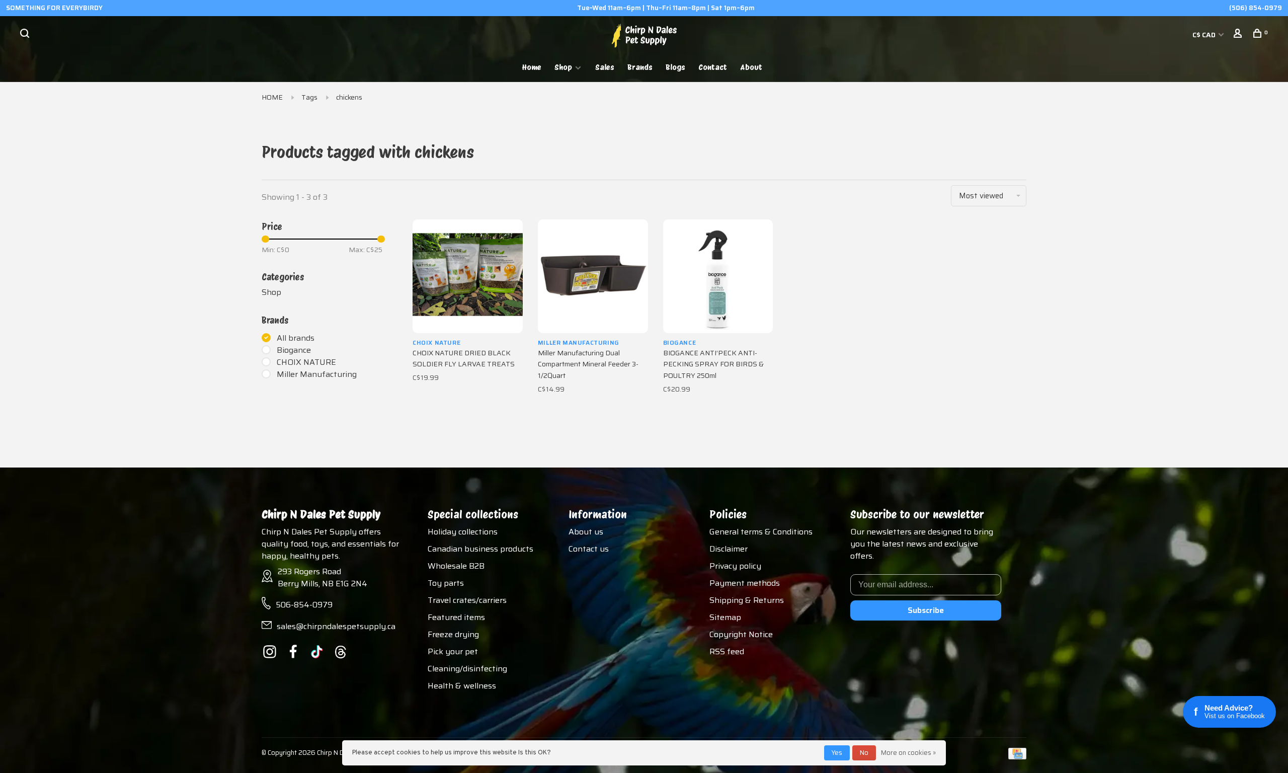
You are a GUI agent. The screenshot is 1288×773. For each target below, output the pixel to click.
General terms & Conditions (761, 531)
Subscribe (926, 610)
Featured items (456, 617)
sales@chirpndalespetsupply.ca (336, 626)
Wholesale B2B (456, 566)
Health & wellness (462, 685)
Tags (309, 97)
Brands (640, 67)
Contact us (589, 549)
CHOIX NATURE (306, 362)
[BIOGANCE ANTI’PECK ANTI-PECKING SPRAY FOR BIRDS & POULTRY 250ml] (718, 276)
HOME (272, 97)
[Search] (26, 34)
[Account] (1239, 34)
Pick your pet (453, 651)
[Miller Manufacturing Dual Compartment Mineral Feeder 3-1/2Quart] (593, 276)
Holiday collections (463, 531)
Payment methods (744, 583)
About (751, 67)
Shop (563, 67)
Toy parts (446, 583)
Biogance (294, 350)
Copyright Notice (741, 634)
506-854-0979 (304, 604)
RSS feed (726, 651)
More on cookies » (908, 752)
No (864, 752)
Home (531, 67)
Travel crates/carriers (467, 600)
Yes (837, 752)
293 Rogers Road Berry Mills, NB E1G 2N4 (322, 577)
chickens (349, 97)
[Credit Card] (1017, 756)
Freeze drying (453, 634)
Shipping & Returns (746, 600)
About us (586, 531)
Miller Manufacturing (317, 374)
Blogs (675, 67)
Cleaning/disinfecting (467, 668)
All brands (295, 338)
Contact (712, 67)
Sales (604, 67)
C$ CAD (1204, 34)
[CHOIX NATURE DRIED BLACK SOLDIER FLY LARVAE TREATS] (468, 276)
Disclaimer (728, 549)
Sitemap (725, 617)
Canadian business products (480, 549)
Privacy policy (735, 566)
